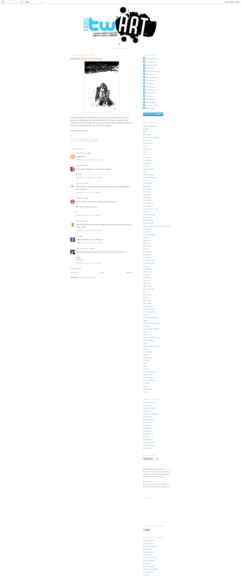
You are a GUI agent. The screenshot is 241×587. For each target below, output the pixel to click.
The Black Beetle (149, 380)
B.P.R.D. (146, 129)
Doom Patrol (147, 252)
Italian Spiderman (149, 309)
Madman (146, 237)
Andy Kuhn (150, 83)
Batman (145, 354)
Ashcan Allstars (148, 543)
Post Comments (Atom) (87, 277)
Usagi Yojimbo (148, 169)
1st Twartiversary (149, 260)
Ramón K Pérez (151, 93)
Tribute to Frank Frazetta (151, 346)
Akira (145, 154)
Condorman (147, 157)
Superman (146, 274)
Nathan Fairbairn (151, 65)
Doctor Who (147, 303)
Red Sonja (146, 243)
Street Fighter (147, 160)
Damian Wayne (148, 174)
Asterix (145, 332)
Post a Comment (75, 268)
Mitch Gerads (80, 165)
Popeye (145, 297)
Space (145, 152)
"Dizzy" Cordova (149, 272)
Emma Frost (147, 240)
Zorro (145, 392)
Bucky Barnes (148, 189)
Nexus (145, 292)
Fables (145, 146)
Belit (144, 363)
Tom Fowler (150, 68)
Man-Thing (147, 300)
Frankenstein (93, 141)
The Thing (146, 352)
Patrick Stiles (150, 108)
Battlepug (146, 134)
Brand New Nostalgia (150, 546)
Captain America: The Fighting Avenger (156, 226)
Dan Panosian (150, 90)
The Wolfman (147, 217)
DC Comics (147, 192)
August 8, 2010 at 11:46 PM (88, 230)
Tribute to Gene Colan (150, 209)
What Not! (146, 575)
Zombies (146, 180)
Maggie (145, 320)
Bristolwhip (147, 549)
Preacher (146, 249)
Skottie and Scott (149, 566)
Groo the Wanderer (149, 177)
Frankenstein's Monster (151, 317)
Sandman (146, 314)
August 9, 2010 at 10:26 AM (89, 243)
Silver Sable (147, 294)
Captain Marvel (148, 306)
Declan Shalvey (151, 102)
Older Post (129, 272)
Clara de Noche (148, 374)
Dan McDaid (81, 141)
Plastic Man (147, 246)
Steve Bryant (150, 62)
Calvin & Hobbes (149, 234)
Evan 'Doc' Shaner (152, 105)
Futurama (146, 280)
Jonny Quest (147, 357)
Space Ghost (147, 206)
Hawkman (146, 360)
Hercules (146, 266)
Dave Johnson (151, 80)
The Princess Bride (149, 214)
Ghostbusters (147, 254)
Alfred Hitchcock (149, 263)
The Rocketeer (148, 389)
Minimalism (147, 286)
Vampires (146, 166)
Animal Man (147, 149)
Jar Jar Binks (147, 257)
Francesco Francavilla (83, 248)
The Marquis (147, 229)
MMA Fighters (148, 220)
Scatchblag (147, 563)
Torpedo (146, 386)
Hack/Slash (147, 186)
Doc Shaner (80, 221)
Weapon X (146, 212)
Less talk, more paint (150, 557)
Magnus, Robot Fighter (151, 329)
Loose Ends (147, 200)
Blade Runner (148, 143)
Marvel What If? (148, 289)
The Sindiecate (148, 572)
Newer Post (74, 272)
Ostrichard (146, 283)
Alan (77, 236)
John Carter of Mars (149, 372)
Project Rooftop (148, 560)
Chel (144, 172)
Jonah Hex (146, 277)
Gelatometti (147, 555)
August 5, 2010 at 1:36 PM (88, 215)
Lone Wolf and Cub (149, 312)
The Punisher (147, 183)
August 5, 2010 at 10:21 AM (89, 177)
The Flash (146, 197)
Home (102, 272)
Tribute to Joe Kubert (150, 126)
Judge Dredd (147, 163)
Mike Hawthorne (81, 153)
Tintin (145, 335)
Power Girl (146, 194)
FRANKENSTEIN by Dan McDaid (86, 58)
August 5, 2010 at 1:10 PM (88, 192)
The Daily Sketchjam (150, 569)
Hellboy (145, 349)
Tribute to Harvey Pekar (151, 323)
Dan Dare (146, 369)
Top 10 (145, 132)
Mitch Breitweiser (152, 59)
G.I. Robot (146, 383)
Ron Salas (149, 96)
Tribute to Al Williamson (151, 337)
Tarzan (145, 343)
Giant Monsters (148, 203)
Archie (145, 366)
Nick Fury (146, 326)
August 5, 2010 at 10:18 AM (89, 160)
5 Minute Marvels (149, 540)
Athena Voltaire (148, 340)
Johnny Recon (148, 377)
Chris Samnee (80, 183)
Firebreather (147, 269)
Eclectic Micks (148, 552)
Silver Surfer (147, 140)
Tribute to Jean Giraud (150, 137)
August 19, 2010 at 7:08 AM (89, 263)
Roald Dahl (147, 232)
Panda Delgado (148, 223)
